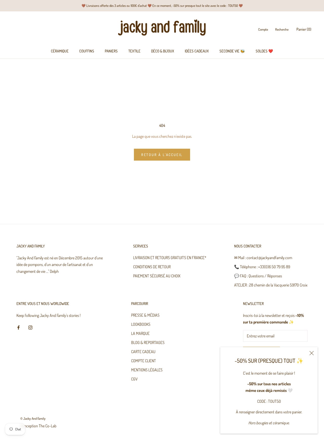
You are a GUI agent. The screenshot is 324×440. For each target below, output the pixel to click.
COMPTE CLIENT (143, 360)
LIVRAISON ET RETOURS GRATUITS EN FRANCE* (169, 257)
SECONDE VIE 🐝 (232, 51)
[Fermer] (311, 353)
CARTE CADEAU (143, 351)
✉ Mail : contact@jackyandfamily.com (263, 257)
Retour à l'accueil (162, 154)
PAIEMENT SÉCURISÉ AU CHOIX (156, 275)
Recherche (282, 30)
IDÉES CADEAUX (197, 51)
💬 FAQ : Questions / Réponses (258, 275)
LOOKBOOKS (140, 324)
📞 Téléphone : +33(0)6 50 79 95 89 (262, 266)
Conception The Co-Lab (38, 425)
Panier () (303, 29)
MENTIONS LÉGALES (147, 369)
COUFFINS (86, 51)
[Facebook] (18, 327)
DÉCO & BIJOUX (162, 51)
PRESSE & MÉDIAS (145, 315)
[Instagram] (30, 327)
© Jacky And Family (33, 418)
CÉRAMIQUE (60, 51)
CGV (134, 378)
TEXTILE (134, 51)
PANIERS (111, 51)
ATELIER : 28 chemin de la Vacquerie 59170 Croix (271, 285)
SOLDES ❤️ (264, 51)
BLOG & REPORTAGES (148, 342)
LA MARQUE (140, 333)
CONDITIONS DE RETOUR (152, 266)
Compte (263, 30)
